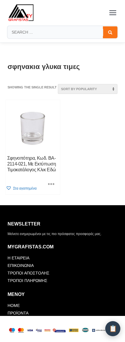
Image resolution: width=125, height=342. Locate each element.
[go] (110, 32)
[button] (21, 188)
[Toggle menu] (113, 13)
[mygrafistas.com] (21, 12)
